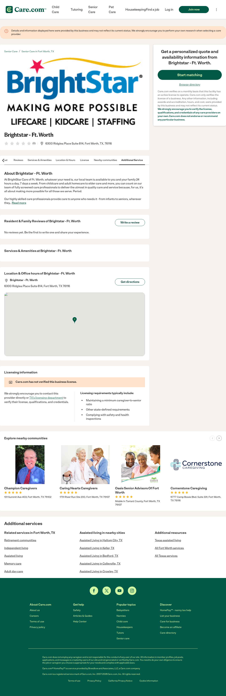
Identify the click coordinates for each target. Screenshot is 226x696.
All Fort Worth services (169, 548)
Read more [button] (19, 203)
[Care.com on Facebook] (94, 590)
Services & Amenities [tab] (40, 160)
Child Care (55, 9)
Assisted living (13, 556)
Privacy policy (37, 627)
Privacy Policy (94, 681)
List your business (170, 615)
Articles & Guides (82, 615)
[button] (169, 9)
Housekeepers (125, 627)
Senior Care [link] (10, 51)
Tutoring (77, 9)
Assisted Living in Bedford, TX (99, 556)
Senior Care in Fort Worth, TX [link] (38, 51)
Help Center (80, 621)
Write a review (129, 222)
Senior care (123, 638)
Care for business (170, 621)
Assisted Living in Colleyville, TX (100, 563)
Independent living (16, 548)
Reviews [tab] (18, 160)
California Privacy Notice (120, 681)
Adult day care (13, 571)
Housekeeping (135, 9)
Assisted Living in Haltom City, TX (101, 540)
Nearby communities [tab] (105, 160)
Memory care (12, 563)
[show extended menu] (216, 9)
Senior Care (93, 9)
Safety (77, 610)
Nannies (121, 615)
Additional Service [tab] (132, 160)
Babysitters (123, 610)
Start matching (189, 75)
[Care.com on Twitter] (106, 590)
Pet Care (112, 9)
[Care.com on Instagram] (132, 590)
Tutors (120, 632)
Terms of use (37, 621)
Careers (34, 615)
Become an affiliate (171, 627)
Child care (122, 621)
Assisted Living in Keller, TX (97, 548)
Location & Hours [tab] (65, 160)
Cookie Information (148, 681)
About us (35, 610)
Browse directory (189, 84)
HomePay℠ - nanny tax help (175, 610)
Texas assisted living (168, 540)
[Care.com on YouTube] (119, 590)
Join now (194, 9)
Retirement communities (20, 540)
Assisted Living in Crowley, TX (99, 571)
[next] (219, 438)
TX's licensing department (46, 397)
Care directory (168, 632)
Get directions (130, 282)
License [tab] (84, 160)
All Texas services (166, 556)
